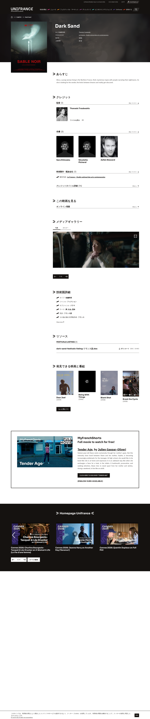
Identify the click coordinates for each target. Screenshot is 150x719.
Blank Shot (106, 397)
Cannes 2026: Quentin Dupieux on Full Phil (118, 549)
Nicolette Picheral (83, 161)
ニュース (53, 9)
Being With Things (84, 396)
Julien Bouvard (108, 160)
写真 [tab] (56, 228)
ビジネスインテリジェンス (103, 9)
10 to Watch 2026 (113, 2)
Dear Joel (61, 397)
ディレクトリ (87, 9)
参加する (129, 9)
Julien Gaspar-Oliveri (112, 449)
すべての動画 (33, 560)
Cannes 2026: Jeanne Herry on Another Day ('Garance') (74, 549)
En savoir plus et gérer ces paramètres (22, 717)
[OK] (137, 715)
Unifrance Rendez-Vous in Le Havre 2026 (94, 2)
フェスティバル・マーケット (69, 9)
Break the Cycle (130, 399)
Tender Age (85, 449)
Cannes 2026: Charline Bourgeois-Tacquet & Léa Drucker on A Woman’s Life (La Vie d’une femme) (30, 550)
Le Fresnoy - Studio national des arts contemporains (93, 35)
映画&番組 (43, 9)
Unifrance (119, 9)
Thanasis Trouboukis (84, 32)
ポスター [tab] (65, 228)
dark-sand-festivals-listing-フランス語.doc (77, 349)
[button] (135, 236)
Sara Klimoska (63, 160)
